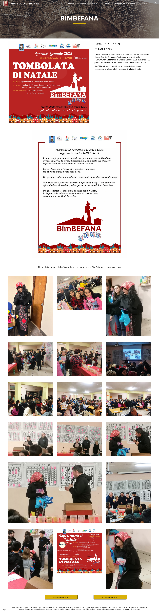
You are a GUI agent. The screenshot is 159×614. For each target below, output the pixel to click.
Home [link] (71, 3)
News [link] (94, 3)
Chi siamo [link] (81, 3)
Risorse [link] (131, 3)
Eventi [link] (106, 3)
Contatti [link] (145, 3)
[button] (156, 3)
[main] (79, 19)
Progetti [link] (118, 3)
